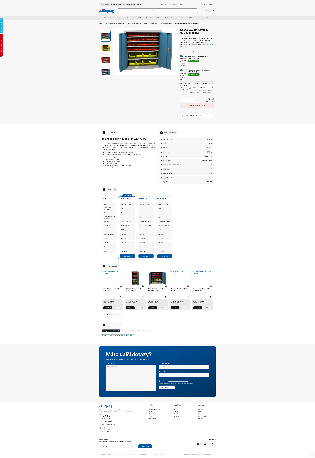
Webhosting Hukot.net (210, 454)
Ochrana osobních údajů (140, 454)
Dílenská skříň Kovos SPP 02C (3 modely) (156, 289)
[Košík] (214, 11)
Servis (151, 416)
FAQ (199, 411)
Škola (152, 18)
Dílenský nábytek (120, 23)
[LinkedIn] (140, 4)
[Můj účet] (203, 11)
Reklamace (201, 414)
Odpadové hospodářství (178, 18)
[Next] (106, 79)
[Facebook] (138, 4)
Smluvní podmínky (188, 383)
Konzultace (152, 418)
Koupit (107, 308)
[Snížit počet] (182, 100)
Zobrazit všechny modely (187, 51)
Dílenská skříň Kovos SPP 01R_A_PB (111, 289)
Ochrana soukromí (179, 383)
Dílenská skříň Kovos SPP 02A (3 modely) (134, 289)
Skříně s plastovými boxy (166, 23)
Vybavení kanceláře (123, 18)
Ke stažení (177, 414)
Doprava (151, 411)
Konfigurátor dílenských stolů (111, 331)
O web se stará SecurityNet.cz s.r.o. (192, 454)
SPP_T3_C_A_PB (161, 199)
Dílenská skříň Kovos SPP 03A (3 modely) (201, 289)
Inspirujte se (162, 4)
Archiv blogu (177, 416)
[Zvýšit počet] (191, 100)
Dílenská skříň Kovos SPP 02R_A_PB (179, 289)
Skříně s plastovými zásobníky (149, 23)
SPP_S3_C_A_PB (142, 199)
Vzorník (197, 51)
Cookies (162, 454)
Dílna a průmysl (109, 18)
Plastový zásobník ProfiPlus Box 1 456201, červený (198, 57)
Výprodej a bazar (206, 18)
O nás (175, 409)
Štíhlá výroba (173, 4)
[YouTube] (205, 444)
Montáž (151, 414)
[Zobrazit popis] (121, 297)
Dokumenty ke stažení (144, 331)
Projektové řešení (154, 409)
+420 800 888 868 (107, 421)
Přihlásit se (144, 446)
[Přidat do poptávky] (210, 11)
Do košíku (127, 256)
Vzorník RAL (201, 418)
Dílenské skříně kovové (133, 23)
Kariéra (176, 411)
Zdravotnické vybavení (140, 18)
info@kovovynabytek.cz (109, 424)
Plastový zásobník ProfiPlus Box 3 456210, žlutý (199, 71)
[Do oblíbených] (206, 11)
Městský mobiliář (162, 18)
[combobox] (201, 87)
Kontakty (200, 409)
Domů (101, 23)
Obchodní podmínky (153, 454)
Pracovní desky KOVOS (128, 331)
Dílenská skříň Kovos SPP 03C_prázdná (200, 84)
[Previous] (106, 29)
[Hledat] (195, 11)
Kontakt (181, 4)
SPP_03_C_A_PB (124, 199)
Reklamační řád (202, 416)
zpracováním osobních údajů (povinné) (178, 381)
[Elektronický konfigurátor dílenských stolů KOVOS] (118, 335)
